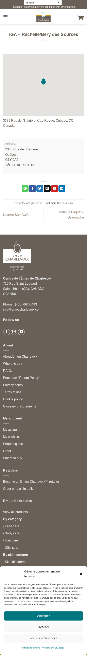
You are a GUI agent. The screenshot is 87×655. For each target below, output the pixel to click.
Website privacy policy (53, 647)
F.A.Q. (7, 370)
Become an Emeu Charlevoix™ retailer (31, 481)
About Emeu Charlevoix (20, 356)
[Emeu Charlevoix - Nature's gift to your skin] (43, 16)
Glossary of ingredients (19, 406)
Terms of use (12, 392)
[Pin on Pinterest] (54, 188)
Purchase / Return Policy (21, 377)
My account (11, 429)
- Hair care (10, 540)
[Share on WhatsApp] (25, 188)
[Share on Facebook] (32, 188)
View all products (15, 512)
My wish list (11, 436)
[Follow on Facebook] (6, 332)
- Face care (11, 526)
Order (7, 451)
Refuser (43, 627)
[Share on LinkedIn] (61, 188)
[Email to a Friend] (47, 188)
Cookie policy (13, 399)
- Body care (11, 533)
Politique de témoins (30, 647)
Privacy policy (13, 385)
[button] (81, 574)
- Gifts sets (10, 547)
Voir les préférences (44, 638)
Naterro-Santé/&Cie (17, 215)
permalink (67, 203)
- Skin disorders (14, 562)
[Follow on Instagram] (14, 332)
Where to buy (12, 363)
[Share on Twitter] (39, 188)
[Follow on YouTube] (21, 332)
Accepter (43, 615)
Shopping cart (13, 444)
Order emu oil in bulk (18, 488)
